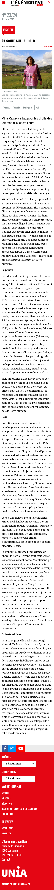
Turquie (16, 107)
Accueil (5, 793)
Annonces (6, 833)
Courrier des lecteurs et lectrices (19, 808)
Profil (8, 29)
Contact (6, 859)
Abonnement (8, 828)
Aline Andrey (48, 46)
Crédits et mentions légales (16, 884)
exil (37, 107)
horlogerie (27, 107)
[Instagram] (12, 748)
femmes (6, 107)
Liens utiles (8, 814)
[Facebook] (5, 748)
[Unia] (14, 871)
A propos (6, 798)
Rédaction (7, 803)
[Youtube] (20, 748)
